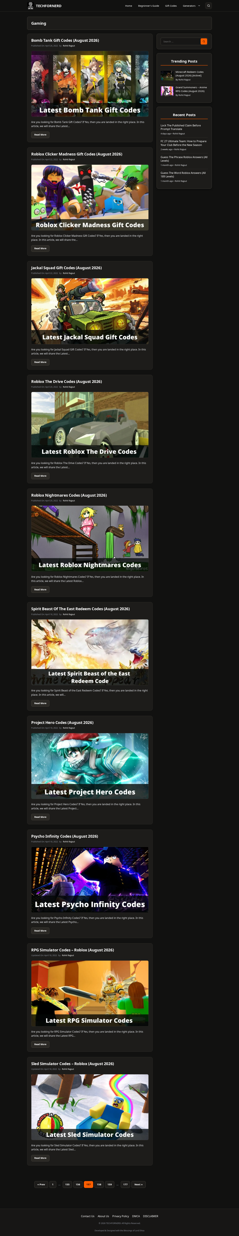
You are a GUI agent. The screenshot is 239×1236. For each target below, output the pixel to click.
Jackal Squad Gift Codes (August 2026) (66, 267)
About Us (103, 1216)
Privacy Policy (120, 1216)
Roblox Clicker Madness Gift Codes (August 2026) (76, 154)
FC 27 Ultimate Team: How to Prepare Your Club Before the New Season (183, 143)
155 (67, 1184)
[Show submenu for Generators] (199, 5)
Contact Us (87, 1216)
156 (78, 1184)
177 (125, 1184)
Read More (40, 134)
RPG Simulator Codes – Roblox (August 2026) (72, 950)
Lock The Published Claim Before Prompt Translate (181, 127)
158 (99, 1184)
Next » (138, 1184)
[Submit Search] (204, 41)
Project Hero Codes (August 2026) (62, 722)
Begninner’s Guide (148, 5)
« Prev (41, 1184)
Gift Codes (171, 5)
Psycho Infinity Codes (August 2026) (64, 836)
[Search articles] (208, 5)
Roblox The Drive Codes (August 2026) (66, 381)
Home (128, 5)
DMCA (136, 1216)
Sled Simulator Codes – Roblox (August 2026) (72, 1063)
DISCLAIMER (150, 1216)
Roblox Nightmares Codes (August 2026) (69, 495)
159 (109, 1184)
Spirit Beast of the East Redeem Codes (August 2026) (80, 608)
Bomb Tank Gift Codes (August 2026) (65, 40)
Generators (189, 5)
